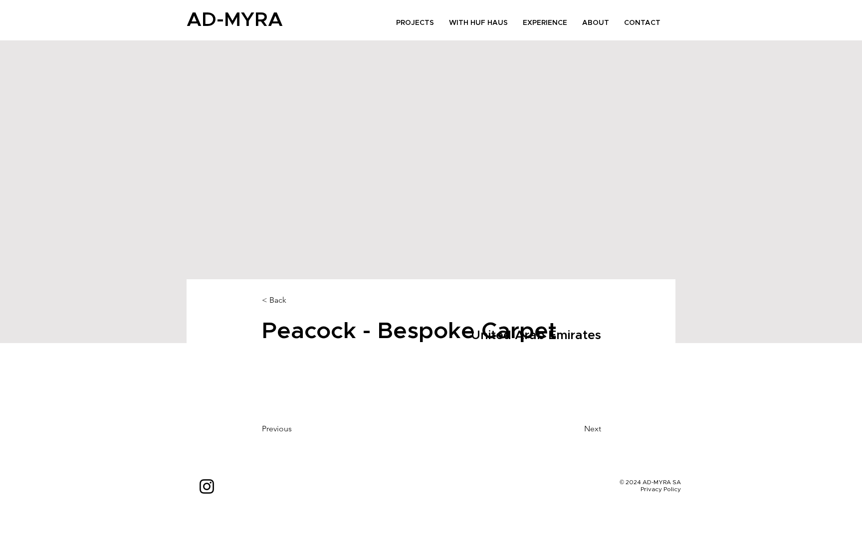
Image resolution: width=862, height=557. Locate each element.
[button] (295, 300)
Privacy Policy (661, 489)
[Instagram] (206, 486)
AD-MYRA (235, 20)
